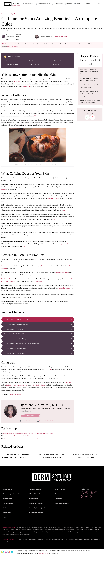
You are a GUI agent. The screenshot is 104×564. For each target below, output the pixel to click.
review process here (13, 46)
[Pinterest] (82, 493)
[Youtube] (86, 497)
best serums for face (62, 272)
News (4, 517)
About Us (78, 3)
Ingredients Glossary (44, 3)
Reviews (69, 3)
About (31, 61)
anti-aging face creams (42, 266)
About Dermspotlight (35, 489)
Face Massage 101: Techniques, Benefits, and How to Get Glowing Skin (89, 71)
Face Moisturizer (7, 266)
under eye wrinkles (53, 198)
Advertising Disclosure (8, 43)
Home (2, 14)
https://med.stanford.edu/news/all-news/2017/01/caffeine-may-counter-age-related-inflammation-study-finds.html (30, 438)
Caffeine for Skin (57, 61)
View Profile (30, 415)
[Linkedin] (91, 497)
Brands (88, 3)
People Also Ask (34, 64)
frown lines (48, 369)
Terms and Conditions (62, 503)
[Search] (100, 4)
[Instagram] (91, 493)
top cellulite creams (64, 288)
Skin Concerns (29, 3)
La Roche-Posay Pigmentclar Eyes (17, 385)
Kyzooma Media (43, 553)
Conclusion (55, 64)
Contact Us (58, 498)
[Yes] (87, 117)
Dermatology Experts (35, 503)
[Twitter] (86, 493)
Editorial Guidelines (35, 494)
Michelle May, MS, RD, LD (60, 36)
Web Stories (7, 512)
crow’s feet (39, 281)
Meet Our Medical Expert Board (46, 420)
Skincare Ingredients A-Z (12, 14)
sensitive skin (25, 86)
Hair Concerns (7, 498)
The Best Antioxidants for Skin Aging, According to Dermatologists (90, 101)
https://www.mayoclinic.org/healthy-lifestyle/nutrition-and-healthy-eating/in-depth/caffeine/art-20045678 (28, 433)
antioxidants (17, 81)
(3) (24, 246)
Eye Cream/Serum (7, 279)
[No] (92, 117)
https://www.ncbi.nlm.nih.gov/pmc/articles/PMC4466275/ (16, 435)
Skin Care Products (12, 64)
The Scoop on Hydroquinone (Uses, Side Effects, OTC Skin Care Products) (89, 94)
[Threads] (82, 497)
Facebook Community (36, 512)
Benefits (8, 61)
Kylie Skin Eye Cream (38, 385)
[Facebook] (95, 493)
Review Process (60, 489)
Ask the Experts (58, 3)
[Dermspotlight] (9, 5)
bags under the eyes (66, 244)
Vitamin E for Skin (15, 394)
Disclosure (58, 494)
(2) (64, 210)
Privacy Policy (33, 498)
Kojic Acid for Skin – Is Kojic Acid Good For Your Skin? (89, 86)
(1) (35, 116)
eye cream (69, 382)
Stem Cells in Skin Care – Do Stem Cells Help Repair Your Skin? (89, 79)
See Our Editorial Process (27, 420)
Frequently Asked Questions (38, 508)
